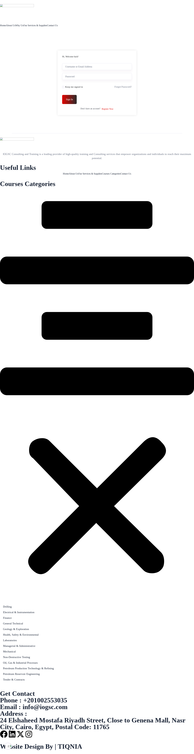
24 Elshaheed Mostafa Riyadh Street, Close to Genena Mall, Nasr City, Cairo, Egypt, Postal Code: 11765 (92, 724)
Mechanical (9, 651)
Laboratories (10, 640)
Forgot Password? (123, 87)
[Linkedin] (12, 734)
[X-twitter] (20, 734)
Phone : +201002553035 (33, 700)
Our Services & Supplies (35, 25)
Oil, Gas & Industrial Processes (20, 662)
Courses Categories (111, 174)
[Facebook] (4, 734)
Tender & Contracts (14, 679)
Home (3, 25)
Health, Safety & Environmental (21, 634)
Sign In (69, 99)
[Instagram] (29, 734)
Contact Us (52, 25)
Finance (7, 617)
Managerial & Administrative (19, 645)
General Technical (13, 623)
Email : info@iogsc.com (34, 707)
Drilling (7, 606)
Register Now (107, 109)
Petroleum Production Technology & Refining (28, 668)
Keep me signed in (74, 87)
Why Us (19, 25)
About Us (10, 25)
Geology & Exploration (16, 629)
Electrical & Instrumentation (18, 612)
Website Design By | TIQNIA (41, 746)
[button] (97, 395)
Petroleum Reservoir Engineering (21, 673)
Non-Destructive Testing (16, 657)
